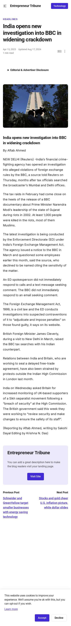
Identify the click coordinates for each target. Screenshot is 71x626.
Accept (42, 617)
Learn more (11, 609)
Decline (59, 617)
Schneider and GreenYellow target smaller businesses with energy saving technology (16, 507)
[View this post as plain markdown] (59, 51)
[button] (5, 6)
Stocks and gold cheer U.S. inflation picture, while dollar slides (53, 502)
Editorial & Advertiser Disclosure (29, 70)
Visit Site (35, 476)
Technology (59, 6)
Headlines (10, 19)
